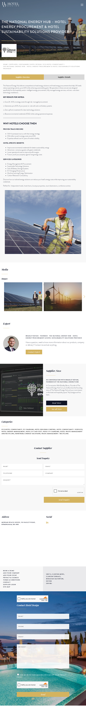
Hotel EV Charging (51, 432)
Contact (6, 582)
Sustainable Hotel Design (30, 64)
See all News (57, 409)
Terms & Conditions (11, 580)
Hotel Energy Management (13, 432)
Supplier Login (9, 585)
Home (5, 64)
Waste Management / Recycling (55, 434)
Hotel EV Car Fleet (34, 432)
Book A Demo (8, 571)
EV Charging (28, 429)
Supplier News (53, 370)
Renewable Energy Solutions (28, 434)
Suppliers (13, 64)
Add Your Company (11, 573)
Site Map (6, 587)
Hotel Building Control (45, 429)
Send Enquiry (64, 500)
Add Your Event (10, 575)
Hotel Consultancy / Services (70, 429)
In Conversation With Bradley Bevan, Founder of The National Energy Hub (62, 381)
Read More (56, 403)
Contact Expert (34, 352)
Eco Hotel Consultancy (53, 64)
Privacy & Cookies (11, 578)
